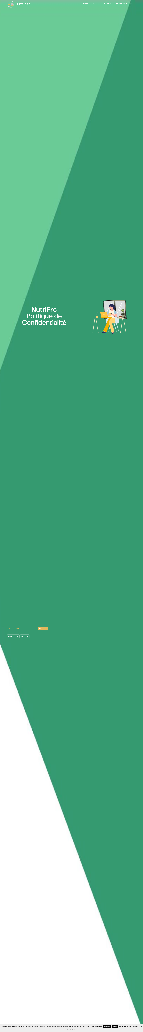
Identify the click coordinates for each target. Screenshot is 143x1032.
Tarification (106, 4)
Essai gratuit (13, 636)
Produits (24, 636)
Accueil (86, 4)
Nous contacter (121, 4)
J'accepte (107, 1027)
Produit (95, 4)
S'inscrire (43, 629)
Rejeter (115, 1027)
